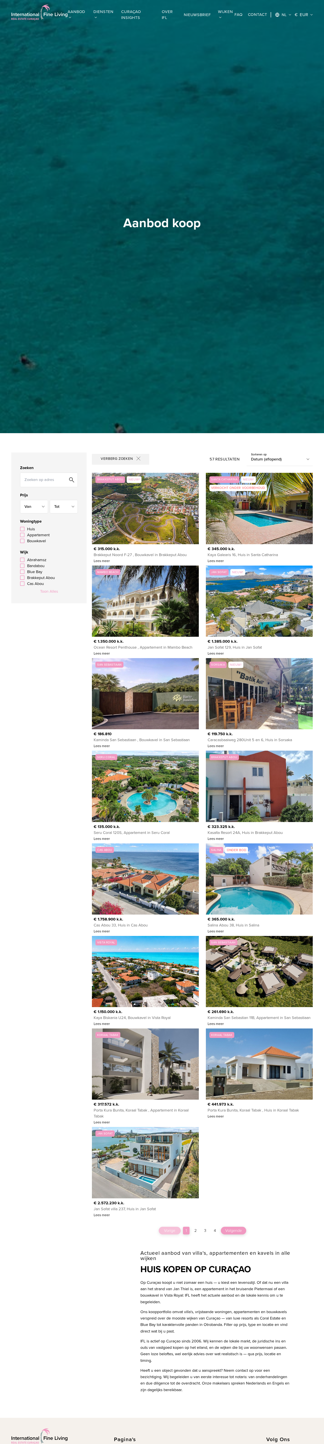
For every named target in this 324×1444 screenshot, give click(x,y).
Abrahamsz (37, 560)
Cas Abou (35, 584)
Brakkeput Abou (41, 578)
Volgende (233, 1230)
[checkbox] (22, 529)
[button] (77, 15)
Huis (31, 529)
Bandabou (36, 566)
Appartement (38, 535)
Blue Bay (34, 572)
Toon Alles (49, 591)
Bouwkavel (36, 541)
